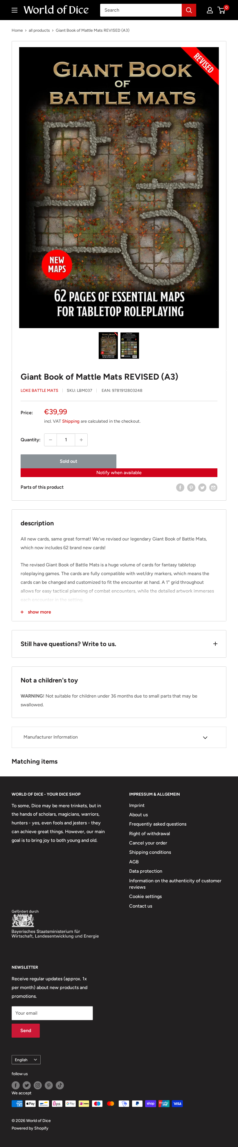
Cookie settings (145, 896)
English (21, 1059)
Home (17, 30)
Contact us (140, 906)
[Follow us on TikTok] (60, 1085)
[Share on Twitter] (202, 487)
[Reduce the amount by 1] (50, 440)
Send (25, 1030)
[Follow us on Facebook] (16, 1085)
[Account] (210, 10)
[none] (108, 345)
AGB (134, 862)
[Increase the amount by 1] (81, 440)
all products (39, 30)
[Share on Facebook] (180, 487)
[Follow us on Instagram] (38, 1085)
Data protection (145, 871)
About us (138, 814)
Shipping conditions (150, 852)
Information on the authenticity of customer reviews (175, 884)
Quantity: (31, 439)
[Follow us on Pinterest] (49, 1085)
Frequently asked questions (157, 824)
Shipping (71, 421)
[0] (221, 10)
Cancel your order (148, 843)
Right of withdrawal (149, 833)
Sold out (68, 461)
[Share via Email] (213, 487)
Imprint (137, 805)
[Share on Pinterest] (191, 487)
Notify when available (119, 472)
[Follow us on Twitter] (27, 1085)
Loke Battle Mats (39, 390)
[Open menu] (14, 10)
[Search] (189, 10)
